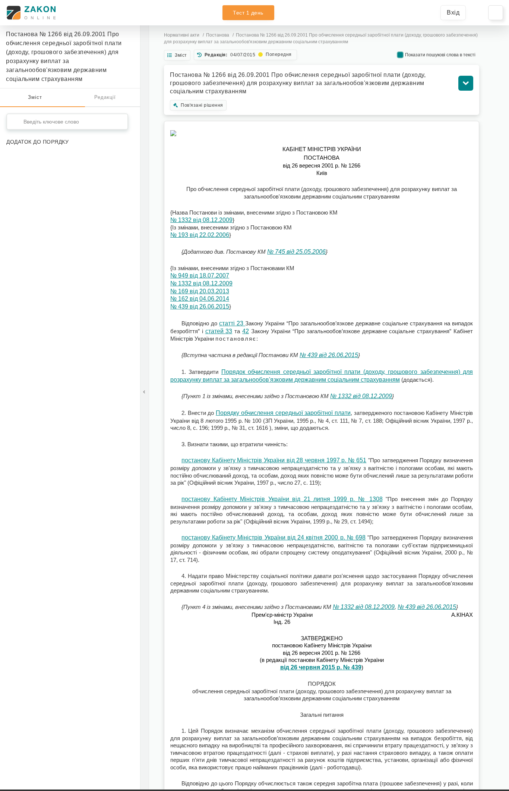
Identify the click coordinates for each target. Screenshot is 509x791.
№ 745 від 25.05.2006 (296, 251)
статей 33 (219, 331)
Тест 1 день (248, 13)
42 (245, 331)
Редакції (105, 97)
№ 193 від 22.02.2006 (199, 235)
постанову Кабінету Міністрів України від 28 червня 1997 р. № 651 (273, 460)
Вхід (453, 12)
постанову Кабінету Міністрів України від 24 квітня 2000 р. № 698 (273, 537)
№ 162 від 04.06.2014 (199, 299)
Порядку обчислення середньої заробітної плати (283, 413)
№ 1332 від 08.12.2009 (201, 220)
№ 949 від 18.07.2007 (199, 275)
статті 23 (232, 323)
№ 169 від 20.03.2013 (199, 291)
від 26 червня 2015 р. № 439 (320, 667)
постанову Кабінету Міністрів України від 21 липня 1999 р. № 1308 (282, 499)
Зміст (35, 97)
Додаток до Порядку (37, 142)
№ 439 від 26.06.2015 (199, 306)
